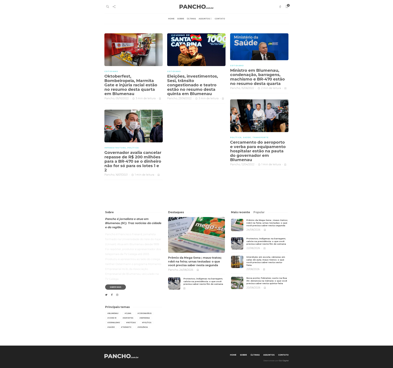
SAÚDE (247, 137)
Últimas (191, 19)
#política (146, 323)
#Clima (128, 313)
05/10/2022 (122, 98)
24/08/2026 (186, 269)
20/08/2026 (253, 287)
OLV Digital (284, 360)
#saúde (111, 327)
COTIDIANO (111, 71)
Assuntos (204, 19)
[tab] (240, 212)
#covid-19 (111, 318)
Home (171, 19)
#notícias (131, 323)
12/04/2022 (247, 164)
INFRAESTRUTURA (115, 148)
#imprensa (144, 318)
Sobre (180, 19)
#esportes (128, 318)
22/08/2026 (253, 248)
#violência (142, 327)
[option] (196, 255)
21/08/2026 (252, 269)
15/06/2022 (247, 88)
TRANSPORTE (261, 137)
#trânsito (126, 327)
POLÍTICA (235, 137)
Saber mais (115, 287)
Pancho (109, 98)
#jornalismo (113, 323)
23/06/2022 (185, 98)
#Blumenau (112, 313)
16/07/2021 (122, 174)
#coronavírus (144, 313)
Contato (220, 19)
